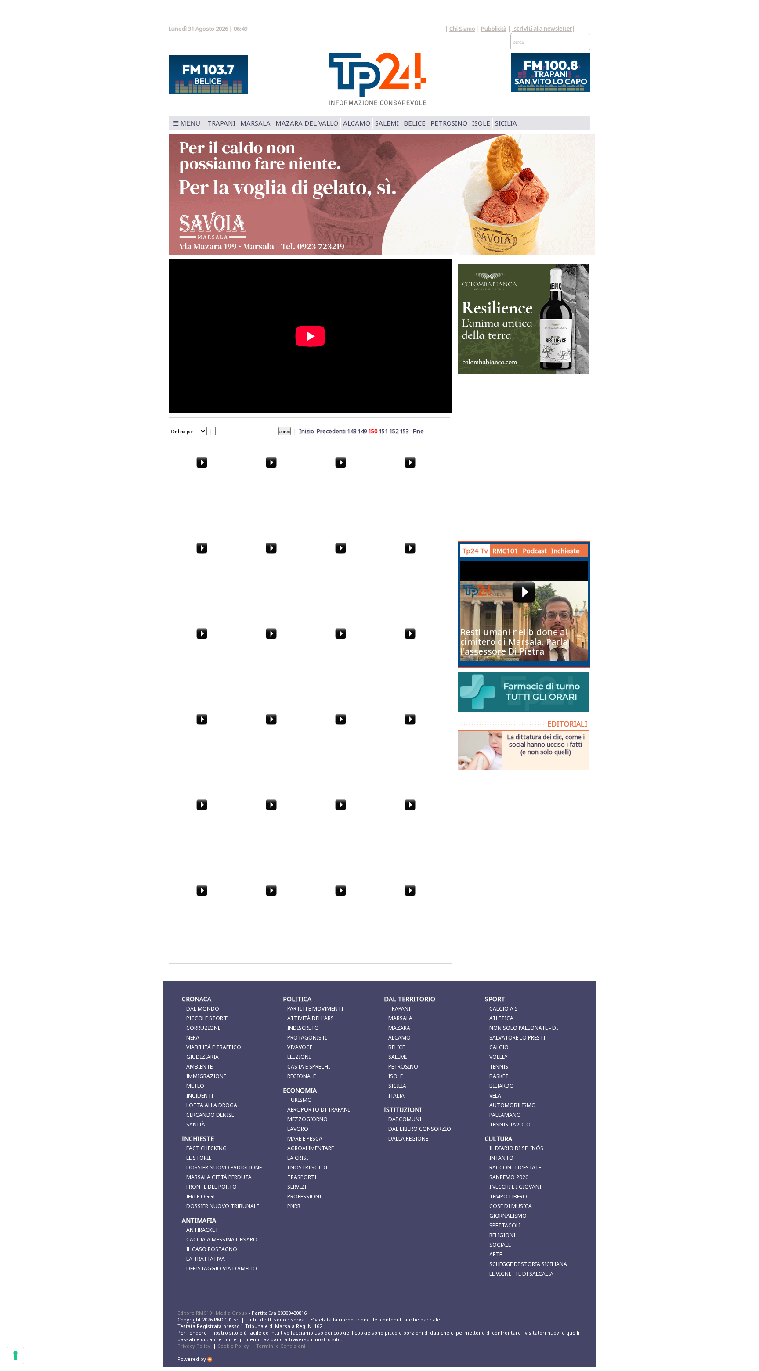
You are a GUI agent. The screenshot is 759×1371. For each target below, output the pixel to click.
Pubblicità (493, 28)
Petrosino (448, 123)
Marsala (255, 123)
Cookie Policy (233, 1345)
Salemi (387, 123)
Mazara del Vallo (306, 123)
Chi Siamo (462, 28)
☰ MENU (186, 123)
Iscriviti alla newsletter (542, 29)
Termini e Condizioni (280, 1345)
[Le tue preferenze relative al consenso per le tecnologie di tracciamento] (15, 1355)
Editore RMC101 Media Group (213, 1313)
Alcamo (356, 123)
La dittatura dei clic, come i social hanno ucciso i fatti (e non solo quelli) (546, 744)
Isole (481, 123)
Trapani (221, 123)
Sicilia (506, 123)
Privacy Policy (193, 1345)
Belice (415, 123)
